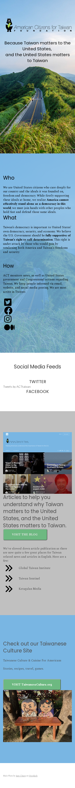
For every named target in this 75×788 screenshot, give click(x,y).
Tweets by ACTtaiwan (17, 386)
